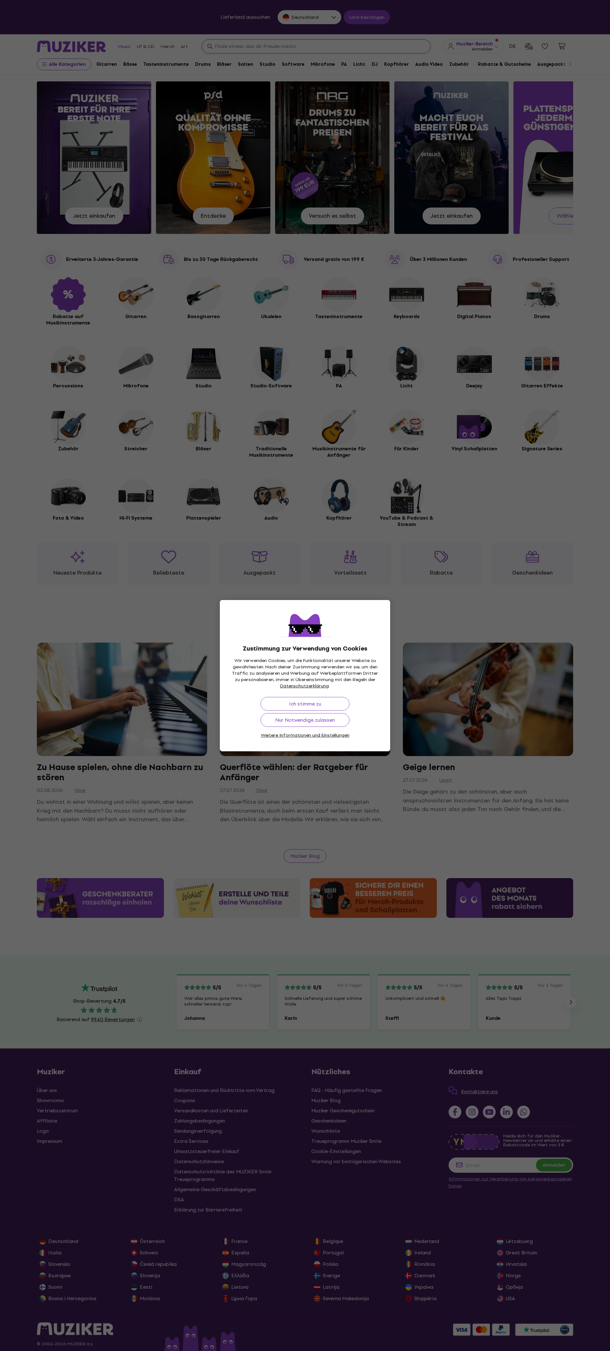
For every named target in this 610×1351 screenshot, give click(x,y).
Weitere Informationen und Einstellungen (305, 735)
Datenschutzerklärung (304, 686)
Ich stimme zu (305, 704)
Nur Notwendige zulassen (305, 720)
